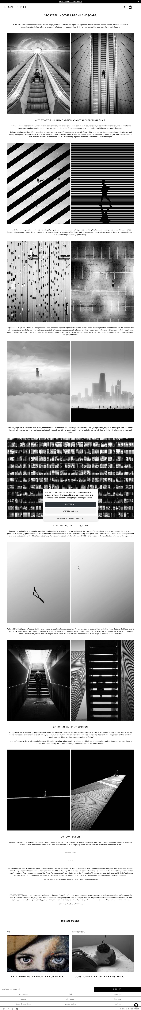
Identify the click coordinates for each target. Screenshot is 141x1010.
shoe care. (117, 999)
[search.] (124, 7)
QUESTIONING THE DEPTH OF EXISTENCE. (99, 976)
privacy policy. (62, 518)
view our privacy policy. (70, 528)
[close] (101, 480)
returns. (23, 999)
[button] (136, 1005)
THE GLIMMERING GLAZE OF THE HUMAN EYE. (36, 976)
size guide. (70, 999)
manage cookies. (70, 511)
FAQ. (70, 994)
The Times (46, 873)
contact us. (23, 994)
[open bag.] (130, 7)
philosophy (78, 904)
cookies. (117, 1004)
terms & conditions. (76, 518)
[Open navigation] (136, 7)
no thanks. (70, 525)
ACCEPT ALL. (70, 504)
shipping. (117, 994)
